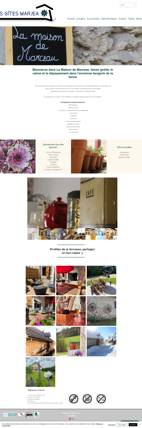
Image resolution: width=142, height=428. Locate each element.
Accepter (133, 425)
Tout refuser (122, 425)
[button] (81, 18)
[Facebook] (73, 419)
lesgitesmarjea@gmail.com (71, 413)
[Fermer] (140, 424)
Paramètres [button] (111, 425)
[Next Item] (114, 203)
